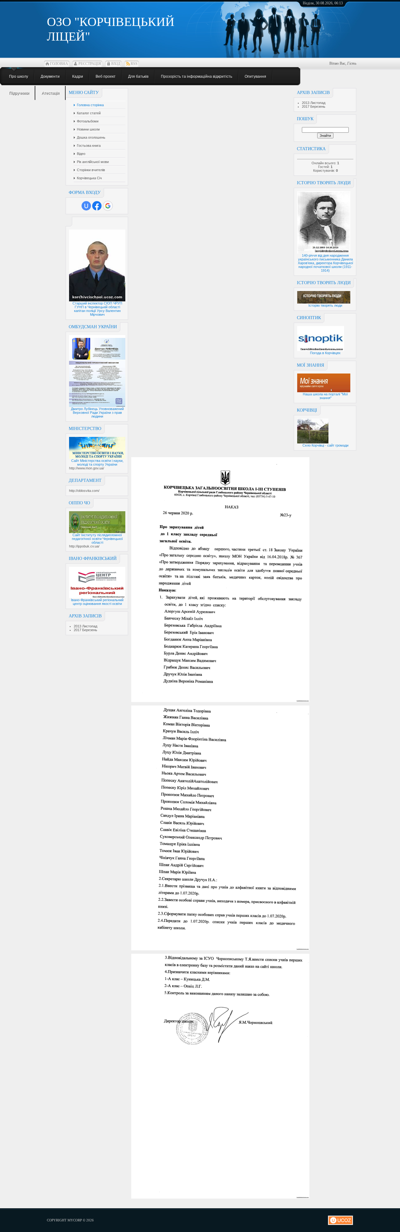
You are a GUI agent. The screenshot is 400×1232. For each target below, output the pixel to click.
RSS (134, 64)
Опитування (255, 76)
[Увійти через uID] (86, 205)
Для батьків (138, 76)
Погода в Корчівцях (325, 353)
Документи (50, 76)
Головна (59, 64)
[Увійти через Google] (108, 206)
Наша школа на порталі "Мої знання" (325, 396)
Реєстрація (89, 64)
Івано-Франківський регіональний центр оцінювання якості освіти (97, 602)
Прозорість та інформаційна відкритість (196, 76)
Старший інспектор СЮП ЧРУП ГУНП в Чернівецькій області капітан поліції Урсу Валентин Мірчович (97, 308)
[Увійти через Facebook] (97, 205)
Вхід (115, 64)
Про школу (18, 76)
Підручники (19, 93)
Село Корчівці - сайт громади (325, 445)
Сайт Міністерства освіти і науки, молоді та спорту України (97, 462)
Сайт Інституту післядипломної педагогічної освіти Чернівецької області (97, 538)
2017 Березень (85, 630)
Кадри (77, 76)
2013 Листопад (85, 626)
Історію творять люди (325, 305)
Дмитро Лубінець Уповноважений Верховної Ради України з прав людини (97, 412)
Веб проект (106, 76)
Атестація (50, 93)
